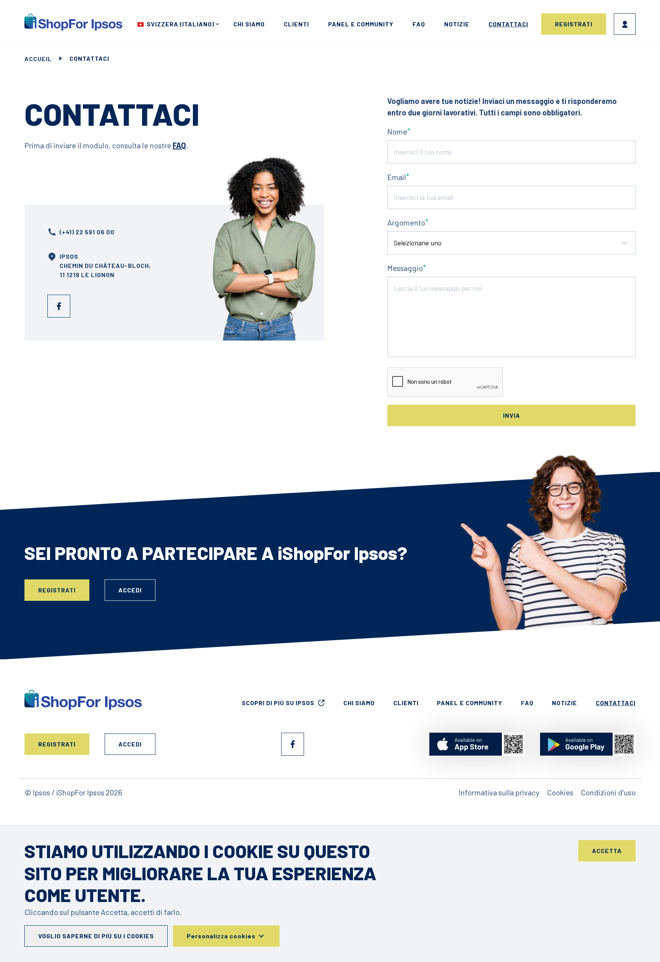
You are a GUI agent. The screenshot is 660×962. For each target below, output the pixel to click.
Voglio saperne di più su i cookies (96, 935)
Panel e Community (360, 24)
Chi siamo (249, 24)
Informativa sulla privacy (499, 792)
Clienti (296, 24)
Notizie (456, 24)
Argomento (406, 222)
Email (396, 177)
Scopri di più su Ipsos (278, 702)
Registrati (573, 24)
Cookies (560, 792)
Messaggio (405, 268)
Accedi (625, 24)
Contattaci (508, 24)
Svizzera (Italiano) (180, 24)
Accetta (607, 850)
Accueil (38, 58)
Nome (397, 131)
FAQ (418, 24)
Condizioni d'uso (608, 792)
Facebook (58, 306)
